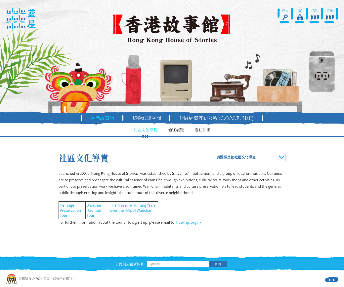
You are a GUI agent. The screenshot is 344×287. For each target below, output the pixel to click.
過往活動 (203, 129)
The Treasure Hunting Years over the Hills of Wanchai (132, 207)
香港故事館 (102, 118)
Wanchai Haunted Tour (94, 210)
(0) (300, 10)
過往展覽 (176, 129)
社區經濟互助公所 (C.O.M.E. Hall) (216, 118)
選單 (329, 10)
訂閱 (218, 264)
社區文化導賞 (145, 129)
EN (315, 10)
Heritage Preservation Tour (70, 210)
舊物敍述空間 (146, 118)
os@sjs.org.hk (189, 222)
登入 (285, 10)
